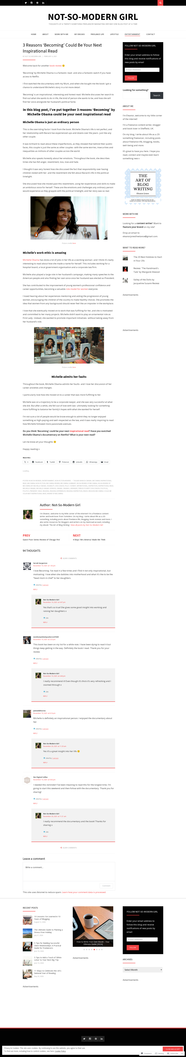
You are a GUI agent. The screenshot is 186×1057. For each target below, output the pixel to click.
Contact (150, 34)
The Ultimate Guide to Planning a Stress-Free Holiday (48, 930)
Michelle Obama (31, 259)
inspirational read (79, 431)
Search (156, 95)
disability (51, 486)
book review (56, 65)
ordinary (74, 488)
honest (73, 486)
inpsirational (82, 486)
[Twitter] (26, 3)
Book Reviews (36, 481)
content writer (144, 223)
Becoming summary (68, 483)
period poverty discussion (89, 488)
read (40, 491)
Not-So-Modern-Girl (51, 600)
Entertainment (132, 34)
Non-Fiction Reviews (63, 481)
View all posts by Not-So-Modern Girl (87, 525)
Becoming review (53, 483)
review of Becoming (55, 493)
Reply (35, 589)
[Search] (160, 3)
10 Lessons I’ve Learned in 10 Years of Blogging (47, 917)
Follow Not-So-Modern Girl (140, 45)
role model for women (77, 289)
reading (46, 491)
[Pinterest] (37, 3)
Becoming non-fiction (36, 483)
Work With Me (61, 34)
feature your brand (133, 226)
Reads (85, 491)
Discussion (59, 486)
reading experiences (58, 491)
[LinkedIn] (43, 3)
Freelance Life (97, 34)
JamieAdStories (39, 711)
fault (67, 486)
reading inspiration (74, 491)
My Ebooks (79, 34)
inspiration (93, 486)
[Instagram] (31, 3)
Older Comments (69, 558)
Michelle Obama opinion (46, 488)
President (33, 491)
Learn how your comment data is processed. (84, 892)
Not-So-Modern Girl (93, 16)
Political (104, 488)
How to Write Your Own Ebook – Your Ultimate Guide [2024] (93, 943)
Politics (26, 491)
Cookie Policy (60, 1051)
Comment (106, 886)
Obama (59, 488)
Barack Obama (86, 481)
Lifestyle (114, 34)
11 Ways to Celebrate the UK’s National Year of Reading (47, 971)
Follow (131, 78)
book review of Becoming (87, 483)
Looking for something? (135, 90)
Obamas (66, 488)
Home (33, 34)
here (74, 243)
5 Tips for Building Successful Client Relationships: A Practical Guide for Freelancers (47, 945)
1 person (45, 585)
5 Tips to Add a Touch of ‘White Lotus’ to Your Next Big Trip (47, 958)
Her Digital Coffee (40, 777)
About (45, 34)
